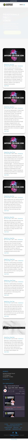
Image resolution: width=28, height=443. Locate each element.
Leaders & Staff (8, 427)
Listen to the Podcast (12, 32)
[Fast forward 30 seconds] (13, 391)
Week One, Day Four (9, 107)
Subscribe (18, 393)
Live (21, 427)
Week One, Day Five (9, 64)
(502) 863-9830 (6, 379)
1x (11, 391)
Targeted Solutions (14, 435)
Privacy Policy (14, 439)
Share (23, 393)
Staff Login (8, 429)
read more (6, 85)
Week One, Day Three (9, 152)
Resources (16, 427)
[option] (14, 402)
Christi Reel (8, 66)
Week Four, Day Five (9, 238)
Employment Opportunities (13, 425)
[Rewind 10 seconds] (8, 391)
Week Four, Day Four (9, 259)
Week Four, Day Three (9, 280)
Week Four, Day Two (9, 301)
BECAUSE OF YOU (17, 429)
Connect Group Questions (16, 424)
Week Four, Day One (9, 337)
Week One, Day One (9, 217)
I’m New (6, 424)
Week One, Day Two (9, 196)
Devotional (20, 66)
